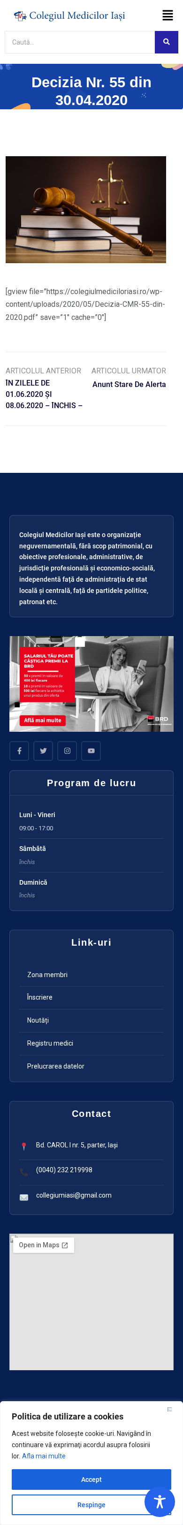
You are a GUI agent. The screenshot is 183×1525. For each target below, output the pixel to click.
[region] (91, 1463)
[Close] (173, 1409)
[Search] (166, 42)
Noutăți (38, 1020)
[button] (167, 16)
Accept (91, 1479)
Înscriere (40, 997)
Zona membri (47, 975)
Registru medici (50, 1043)
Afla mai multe (44, 1456)
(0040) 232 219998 (64, 1170)
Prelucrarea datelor (55, 1066)
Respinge (91, 1505)
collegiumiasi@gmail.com (74, 1195)
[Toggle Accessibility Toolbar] (160, 1502)
